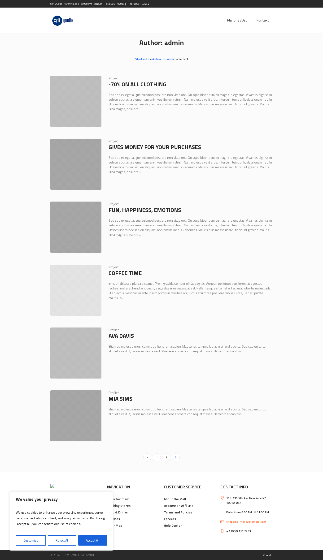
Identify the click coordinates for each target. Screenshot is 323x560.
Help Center (173, 525)
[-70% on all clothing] (75, 101)
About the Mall (175, 498)
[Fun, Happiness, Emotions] (75, 227)
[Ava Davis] (75, 353)
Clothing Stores (119, 505)
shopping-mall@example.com (246, 521)
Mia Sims (120, 398)
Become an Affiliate (178, 505)
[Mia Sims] (75, 415)
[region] (61, 521)
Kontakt (268, 555)
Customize (31, 540)
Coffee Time (125, 273)
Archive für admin (163, 59)
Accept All (92, 540)
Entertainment (118, 498)
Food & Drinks (117, 512)
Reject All (62, 540)
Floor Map (114, 525)
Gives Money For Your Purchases (155, 147)
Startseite (142, 59)
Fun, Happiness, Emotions (145, 210)
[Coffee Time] (75, 290)
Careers (170, 518)
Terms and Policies (178, 512)
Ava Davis (121, 336)
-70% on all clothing (137, 84)
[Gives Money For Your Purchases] (75, 164)
